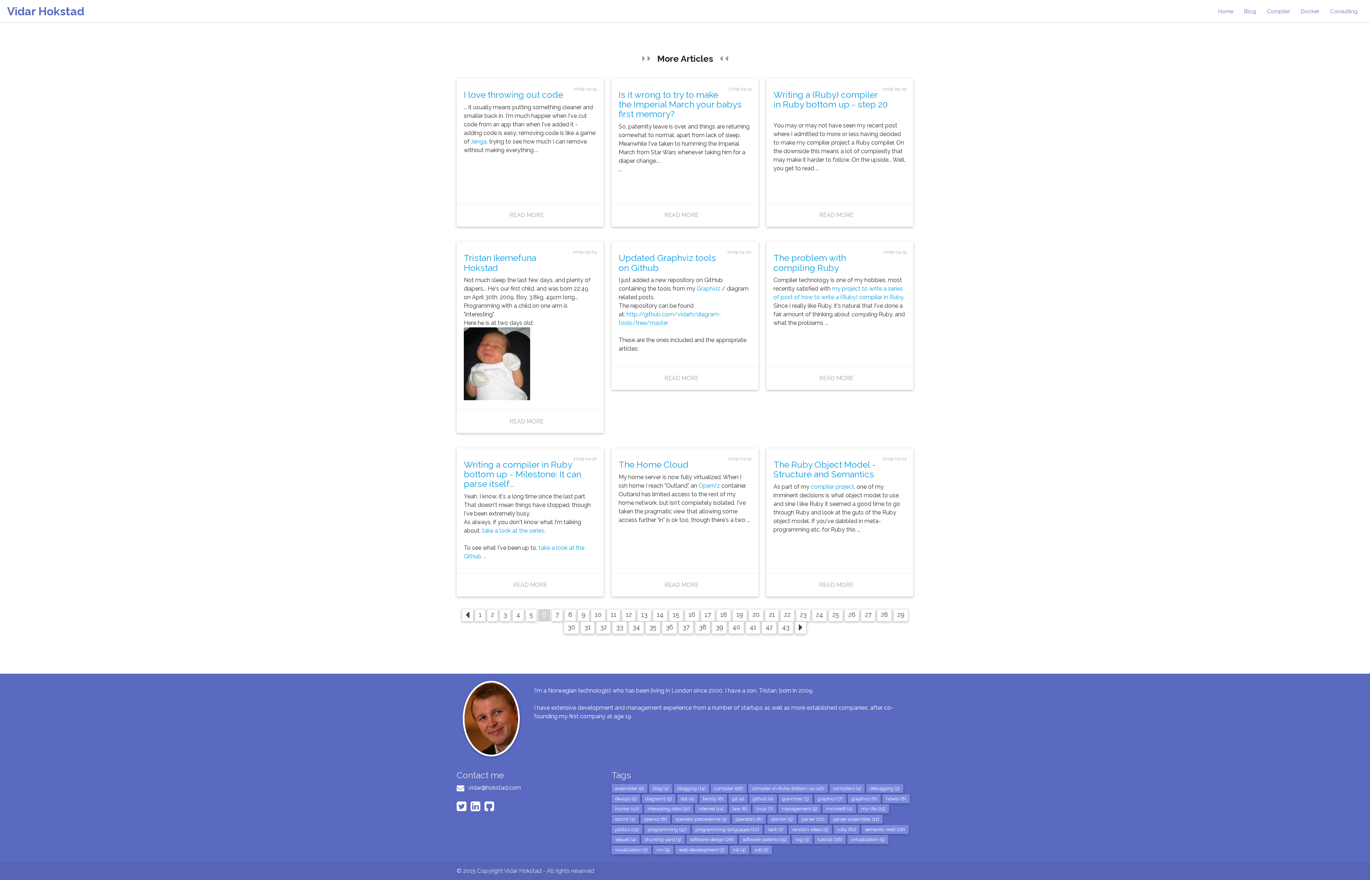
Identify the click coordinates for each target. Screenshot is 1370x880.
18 (723, 614)
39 (719, 627)
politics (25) (627, 829)
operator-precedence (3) (701, 819)
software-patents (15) (764, 839)
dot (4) (687, 798)
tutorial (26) (830, 839)
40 (736, 627)
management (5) (799, 808)
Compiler (1278, 11)
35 (652, 627)
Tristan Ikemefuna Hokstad (500, 263)
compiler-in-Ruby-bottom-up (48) (788, 788)
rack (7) (775, 829)
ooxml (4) (625, 819)
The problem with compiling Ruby (809, 263)
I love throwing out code (513, 95)
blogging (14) (692, 788)
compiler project (832, 486)
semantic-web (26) (885, 829)
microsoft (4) (839, 808)
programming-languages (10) (727, 829)
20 (756, 614)
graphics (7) (830, 798)
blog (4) (661, 788)
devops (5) (626, 798)
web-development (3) (702, 850)
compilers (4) (847, 788)
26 (852, 614)
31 (587, 627)
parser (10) (813, 819)
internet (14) (711, 808)
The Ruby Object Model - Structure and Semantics (824, 469)
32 (603, 627)
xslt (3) (761, 850)
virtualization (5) (868, 839)
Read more (526, 215)
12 (629, 614)
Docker (1310, 11)
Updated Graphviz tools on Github (667, 263)
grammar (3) (795, 798)
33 (619, 627)
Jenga (479, 141)
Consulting (1344, 11)
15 (676, 614)
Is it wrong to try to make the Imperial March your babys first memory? (680, 104)
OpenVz (709, 485)
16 (692, 614)
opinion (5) (782, 819)
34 (636, 627)
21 (772, 614)
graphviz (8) (864, 798)
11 (613, 614)
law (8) (739, 808)
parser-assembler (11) (856, 819)
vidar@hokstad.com (494, 787)
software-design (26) (712, 839)
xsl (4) (739, 850)
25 (835, 614)
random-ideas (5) (810, 829)
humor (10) (627, 808)
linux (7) (764, 808)
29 (900, 614)
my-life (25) (873, 808)
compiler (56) (728, 788)
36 (669, 627)
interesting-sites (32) (669, 808)
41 (753, 627)
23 (803, 614)
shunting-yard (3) (663, 839)
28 (884, 614)
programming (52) (667, 829)
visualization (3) (631, 850)
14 (660, 614)
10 (598, 614)
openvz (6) (655, 819)
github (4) (763, 798)
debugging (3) (885, 788)
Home (1225, 11)
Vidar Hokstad (45, 11)
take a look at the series (513, 530)
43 (786, 627)
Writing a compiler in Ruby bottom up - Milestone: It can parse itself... (522, 474)
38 (702, 627)
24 (819, 614)
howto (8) (896, 798)
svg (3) (802, 839)
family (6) (713, 798)
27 (868, 614)
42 (769, 627)
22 (787, 614)
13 (644, 614)
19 (739, 614)
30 (571, 627)
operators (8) (748, 819)
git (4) (738, 798)
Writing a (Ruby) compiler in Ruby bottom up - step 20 (830, 100)
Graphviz (708, 288)
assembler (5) (629, 788)
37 (686, 627)
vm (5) (663, 850)
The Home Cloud (654, 464)
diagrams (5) (658, 798)
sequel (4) (625, 839)
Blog (1250, 11)
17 (708, 614)
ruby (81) (846, 829)
